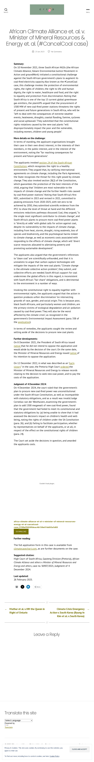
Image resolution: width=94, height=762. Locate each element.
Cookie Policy (54, 756)
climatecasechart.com (25, 548)
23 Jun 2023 (39, 51)
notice (17, 345)
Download (21, 531)
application (24, 322)
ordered (64, 366)
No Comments (56, 51)
